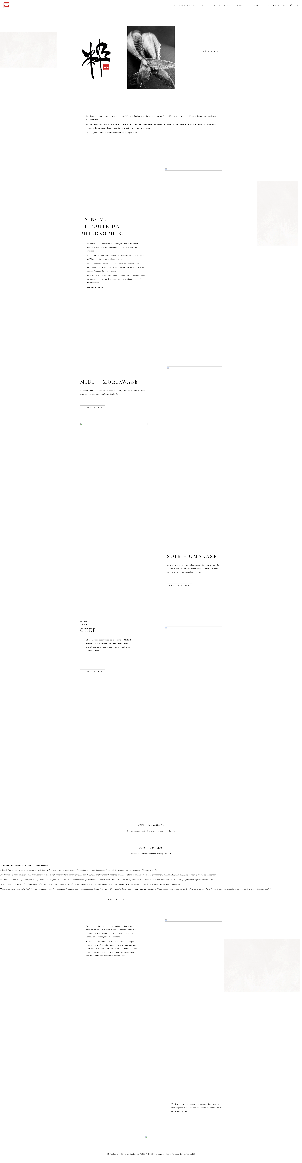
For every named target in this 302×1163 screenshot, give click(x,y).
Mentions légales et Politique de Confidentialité (175, 1154)
